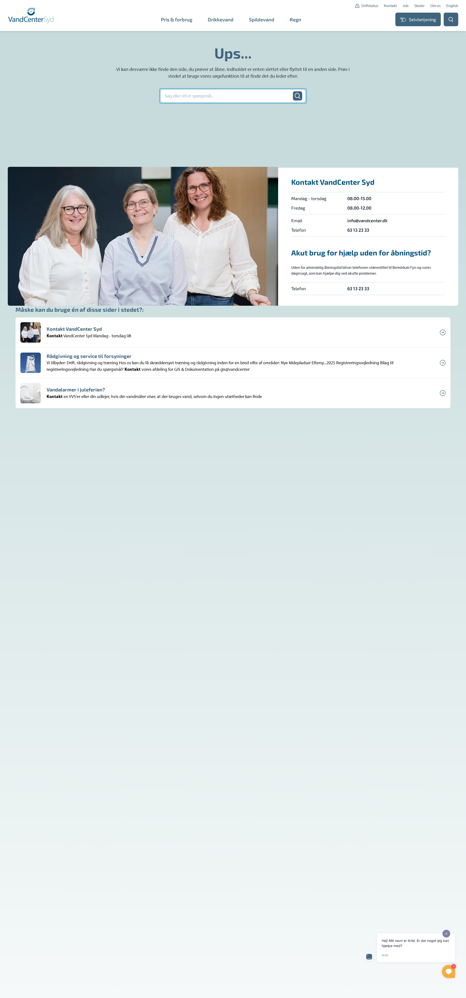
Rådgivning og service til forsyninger (89, 356)
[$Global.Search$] (297, 96)
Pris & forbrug (176, 19)
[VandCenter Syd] (31, 15)
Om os (435, 5)
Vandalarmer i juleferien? (76, 389)
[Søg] (451, 19)
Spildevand (261, 19)
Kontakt (390, 5)
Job (405, 5)
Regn (295, 19)
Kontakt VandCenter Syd (74, 329)
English (452, 5)
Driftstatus (369, 5)
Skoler (419, 5)
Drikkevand (220, 19)
